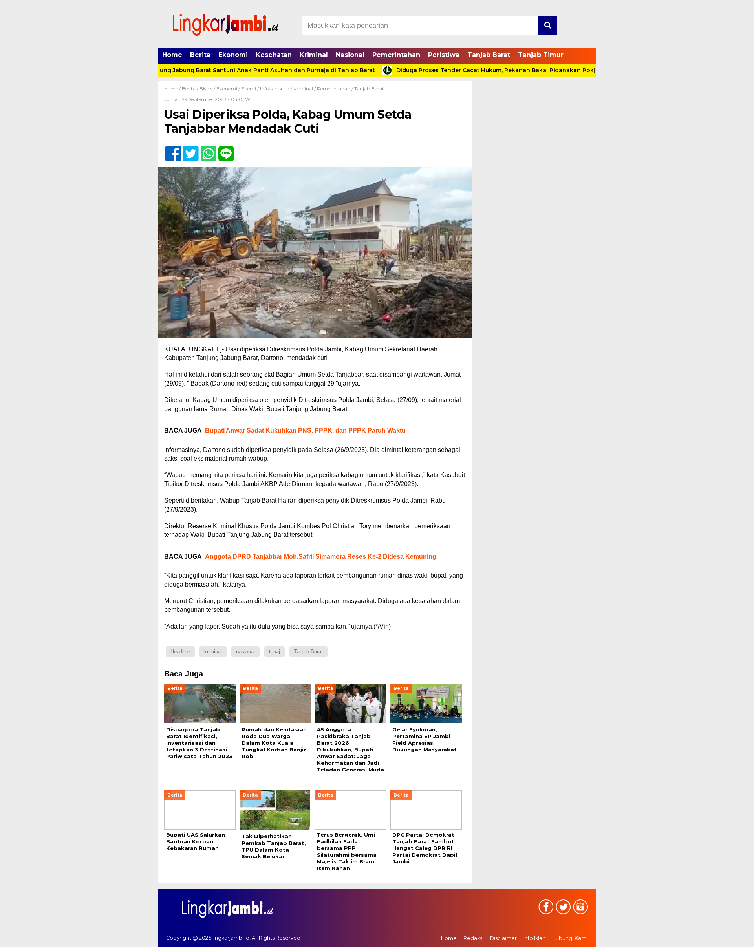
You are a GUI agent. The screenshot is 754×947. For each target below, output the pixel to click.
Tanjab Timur (541, 55)
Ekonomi (233, 55)
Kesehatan (274, 55)
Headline (180, 651)
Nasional (350, 55)
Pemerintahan (396, 55)
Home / (173, 88)
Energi (248, 88)
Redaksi (473, 938)
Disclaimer (503, 938)
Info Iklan (534, 938)
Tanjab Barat (488, 55)
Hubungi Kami (569, 938)
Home (172, 55)
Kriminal (314, 55)
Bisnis (205, 88)
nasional (245, 651)
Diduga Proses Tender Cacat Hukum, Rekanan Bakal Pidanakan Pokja (471, 70)
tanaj (274, 651)
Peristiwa (443, 55)
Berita (200, 55)
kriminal (213, 651)
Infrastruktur (274, 88)
